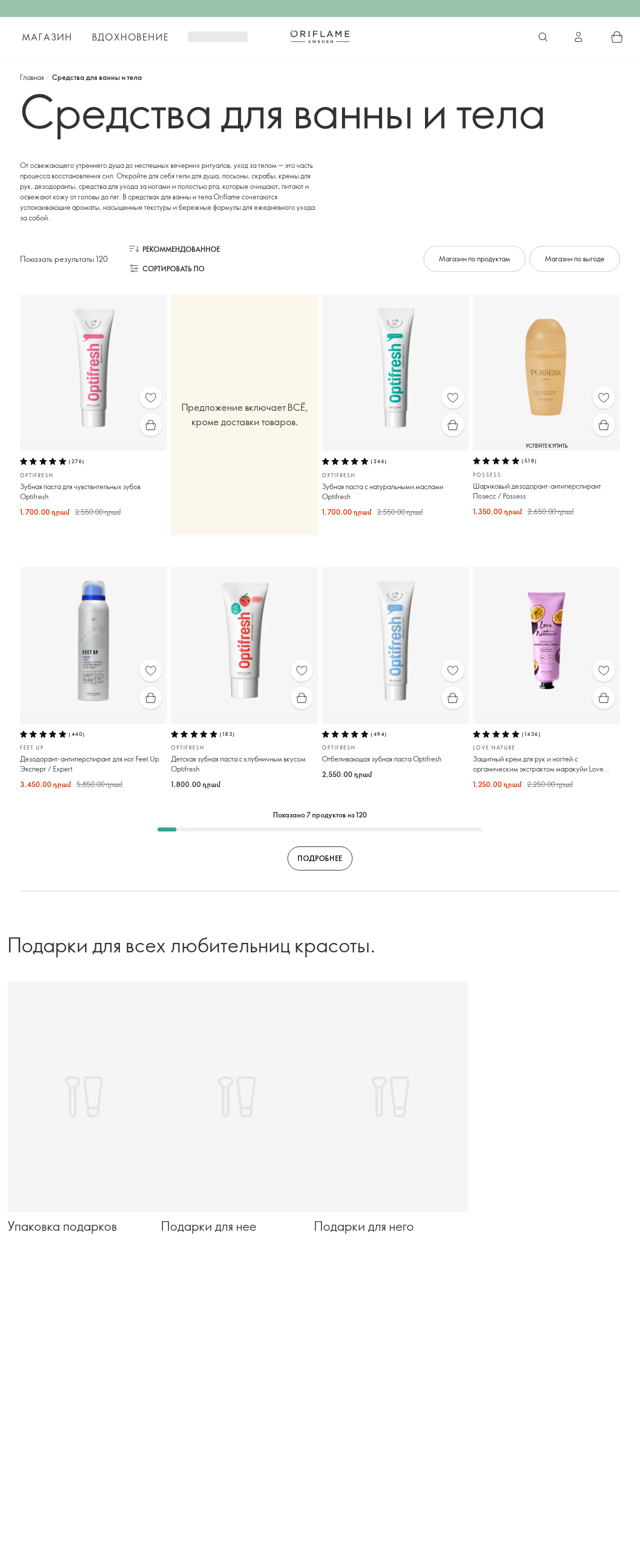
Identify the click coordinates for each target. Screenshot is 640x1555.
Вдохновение (130, 37)
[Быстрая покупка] (151, 425)
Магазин (47, 37)
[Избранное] (151, 397)
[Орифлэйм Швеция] (320, 36)
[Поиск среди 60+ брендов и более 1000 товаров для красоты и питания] (543, 36)
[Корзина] (617, 36)
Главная (32, 77)
